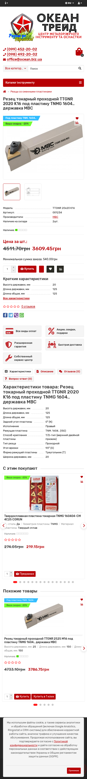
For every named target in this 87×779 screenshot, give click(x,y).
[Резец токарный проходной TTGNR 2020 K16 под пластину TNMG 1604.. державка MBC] (43, 146)
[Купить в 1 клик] (41, 269)
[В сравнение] (77, 123)
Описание (47, 371)
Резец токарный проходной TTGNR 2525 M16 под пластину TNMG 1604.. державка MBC (38, 640)
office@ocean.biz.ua (24, 59)
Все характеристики (16, 298)
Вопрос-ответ (20, 378)
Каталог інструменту (20, 82)
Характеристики (20, 371)
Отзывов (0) (72, 371)
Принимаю (74, 770)
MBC (55, 216)
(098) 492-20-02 (22, 54)
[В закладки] (77, 118)
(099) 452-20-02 (22, 49)
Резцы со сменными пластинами (31, 91)
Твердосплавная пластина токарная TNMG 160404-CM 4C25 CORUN (42, 517)
